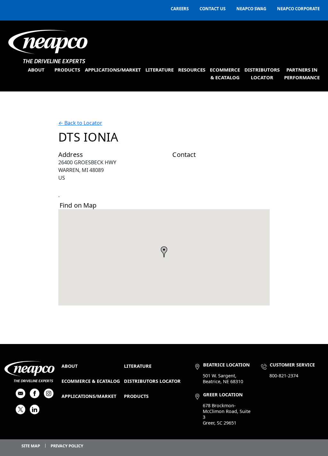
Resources (191, 69)
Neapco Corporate (298, 9)
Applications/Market (113, 69)
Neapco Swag (251, 9)
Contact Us (213, 9)
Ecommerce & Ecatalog (91, 381)
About (36, 69)
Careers (180, 9)
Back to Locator (80, 122)
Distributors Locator (152, 381)
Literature (159, 69)
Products (67, 69)
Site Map (30, 446)
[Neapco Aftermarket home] (47, 46)
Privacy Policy (67, 446)
